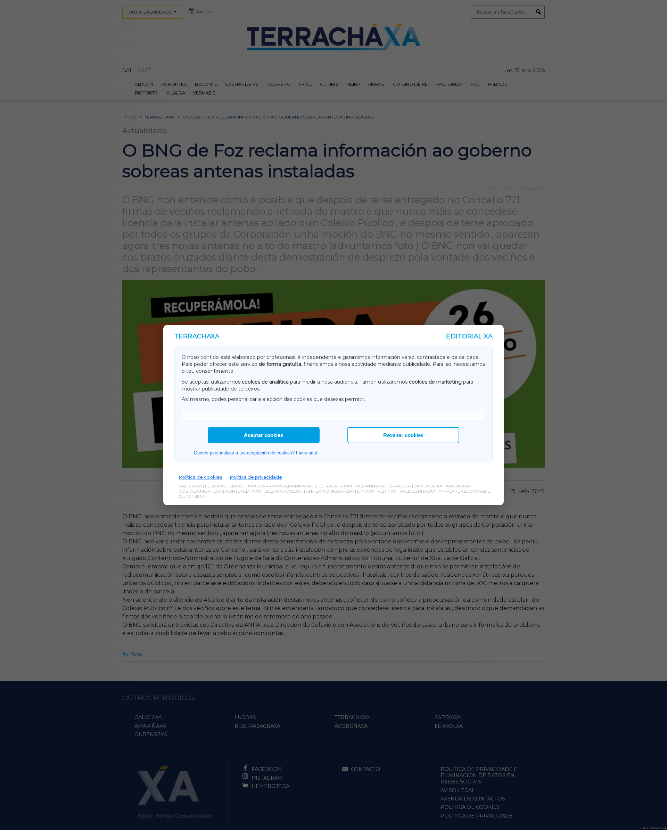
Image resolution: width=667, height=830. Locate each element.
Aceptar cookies (263, 435)
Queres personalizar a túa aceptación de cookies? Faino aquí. (256, 452)
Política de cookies (200, 477)
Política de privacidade (256, 477)
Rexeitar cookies (403, 435)
